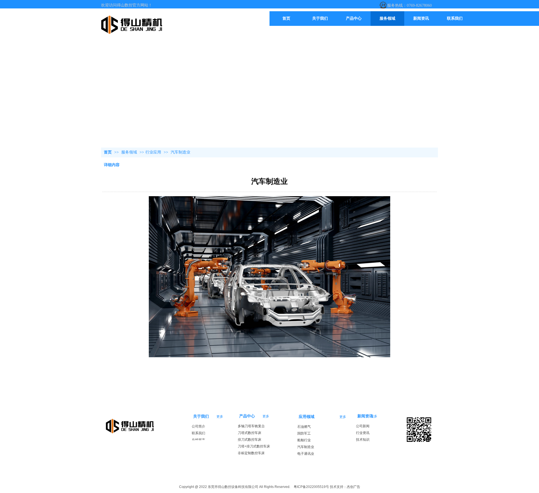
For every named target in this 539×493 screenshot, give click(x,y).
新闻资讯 (365, 416)
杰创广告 (353, 487)
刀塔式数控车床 (249, 433)
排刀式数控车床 (249, 440)
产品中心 (247, 416)
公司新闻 (362, 426)
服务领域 (129, 152)
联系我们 (198, 433)
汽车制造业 (305, 447)
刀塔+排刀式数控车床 (254, 446)
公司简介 (198, 426)
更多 (265, 416)
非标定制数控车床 (251, 453)
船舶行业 (304, 440)
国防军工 (304, 433)
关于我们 (201, 416)
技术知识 (362, 440)
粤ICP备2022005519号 (311, 487)
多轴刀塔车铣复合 (251, 426)
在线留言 (198, 440)
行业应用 (153, 152)
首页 (108, 152)
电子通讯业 (305, 454)
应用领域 (306, 417)
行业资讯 (362, 433)
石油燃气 (304, 427)
